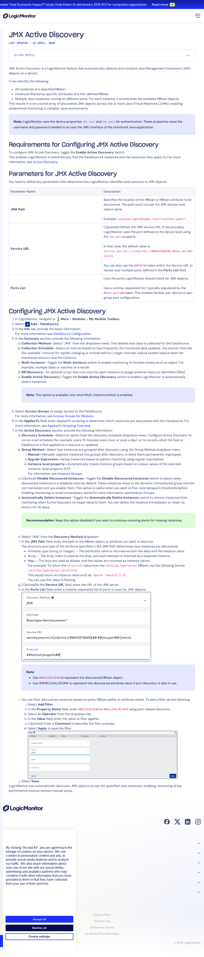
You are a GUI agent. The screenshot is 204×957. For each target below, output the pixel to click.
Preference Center (102, 927)
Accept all (39, 919)
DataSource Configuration (72, 334)
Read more (156, 4)
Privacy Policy (102, 914)
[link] (102, 4)
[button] (197, 16)
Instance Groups (70, 474)
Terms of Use (102, 921)
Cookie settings (39, 936)
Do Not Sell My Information (102, 933)
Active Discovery (45, 162)
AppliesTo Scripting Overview (69, 426)
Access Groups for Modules (73, 416)
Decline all (39, 927)
